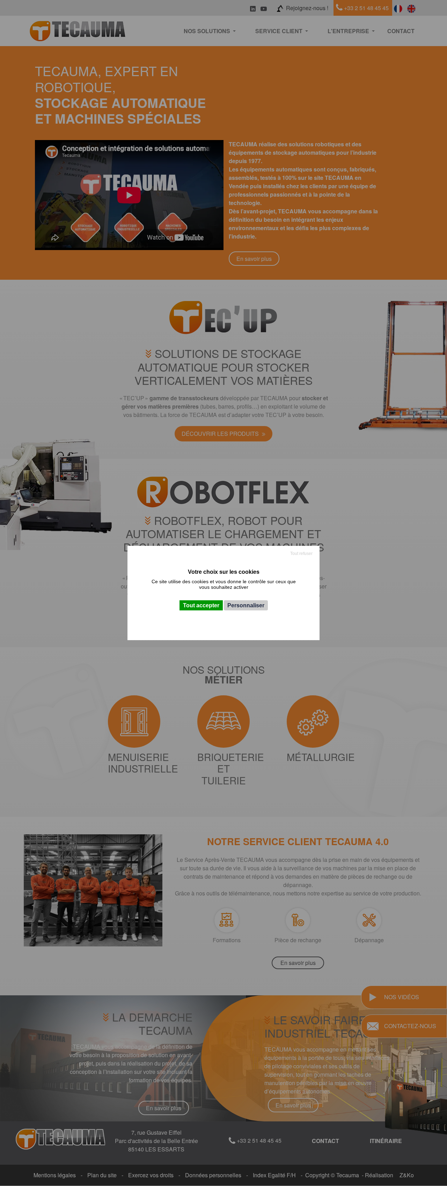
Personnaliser (245, 605)
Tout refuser (301, 553)
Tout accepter (201, 605)
